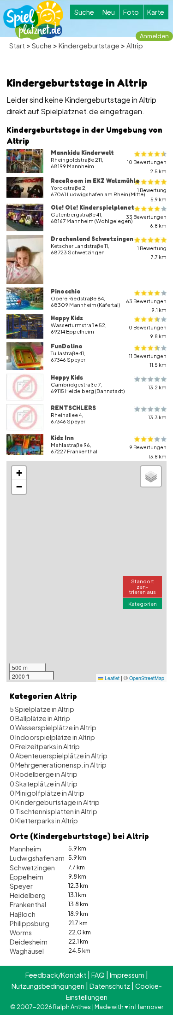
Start (17, 45)
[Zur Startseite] (33, 20)
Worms (21, 932)
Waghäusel (27, 951)
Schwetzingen (32, 867)
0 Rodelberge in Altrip (44, 774)
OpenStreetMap (146, 678)
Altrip (134, 45)
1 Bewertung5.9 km (152, 194)
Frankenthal (28, 904)
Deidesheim (29, 942)
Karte (155, 12)
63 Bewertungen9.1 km (146, 305)
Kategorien (142, 603)
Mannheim (25, 849)
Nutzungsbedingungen (48, 986)
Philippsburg (29, 923)
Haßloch (23, 914)
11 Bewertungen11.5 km (148, 360)
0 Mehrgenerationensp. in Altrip (58, 765)
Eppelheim (26, 877)
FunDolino (67, 346)
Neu (108, 12)
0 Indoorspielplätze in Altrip (52, 737)
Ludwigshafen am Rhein (46, 858)
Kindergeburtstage (89, 45)
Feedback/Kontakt (55, 975)
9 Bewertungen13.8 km (148, 451)
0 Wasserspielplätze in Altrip (53, 727)
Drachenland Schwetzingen (92, 238)
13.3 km (157, 417)
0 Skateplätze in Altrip (44, 784)
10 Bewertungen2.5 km (147, 166)
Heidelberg (28, 895)
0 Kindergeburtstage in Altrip (55, 802)
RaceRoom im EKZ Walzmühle (95, 180)
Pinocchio (66, 291)
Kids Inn (62, 437)
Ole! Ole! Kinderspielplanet (92, 207)
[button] (19, 473)
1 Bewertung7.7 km (152, 252)
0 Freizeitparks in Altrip (45, 746)
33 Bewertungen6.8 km (146, 221)
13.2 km (157, 387)
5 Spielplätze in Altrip (42, 709)
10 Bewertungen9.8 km (147, 331)
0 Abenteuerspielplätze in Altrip (58, 755)
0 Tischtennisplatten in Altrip (53, 811)
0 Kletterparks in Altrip (44, 820)
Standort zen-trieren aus (142, 586)
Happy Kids (67, 318)
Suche (84, 12)
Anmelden (154, 36)
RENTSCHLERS (73, 407)
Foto (131, 12)
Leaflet (111, 678)
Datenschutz (109, 986)
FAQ (98, 975)
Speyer (21, 886)
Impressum (127, 975)
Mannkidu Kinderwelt (82, 152)
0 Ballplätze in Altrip (40, 718)
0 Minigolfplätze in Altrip (47, 793)
